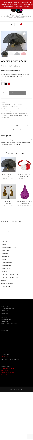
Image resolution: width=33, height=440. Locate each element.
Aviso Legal (4, 370)
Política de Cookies (6, 375)
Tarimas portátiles (7, 262)
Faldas (4, 244)
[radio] (3, 83)
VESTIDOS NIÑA (5, 232)
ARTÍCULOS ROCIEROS (7, 283)
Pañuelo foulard (6, 265)
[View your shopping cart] (20, 25)
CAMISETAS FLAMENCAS (7, 226)
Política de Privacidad (7, 373)
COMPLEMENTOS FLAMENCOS (9, 106)
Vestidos (4, 241)
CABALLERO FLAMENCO (7, 235)
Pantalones (5, 253)
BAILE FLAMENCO (17, 104)
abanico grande (10, 111)
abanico (9, 109)
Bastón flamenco (6, 268)
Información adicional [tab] (22, 126)
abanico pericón (18, 111)
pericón (26, 115)
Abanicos (9, 104)
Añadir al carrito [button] (24, 166)
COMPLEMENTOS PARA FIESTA (9, 274)
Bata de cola (5, 250)
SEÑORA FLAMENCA (6, 229)
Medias (4, 259)
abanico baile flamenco (17, 109)
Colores (3, 81)
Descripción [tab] (10, 126)
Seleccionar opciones (8, 165)
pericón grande (5, 117)
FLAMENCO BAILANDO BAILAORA (17, 113)
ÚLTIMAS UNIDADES (6, 286)
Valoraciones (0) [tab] (17, 130)
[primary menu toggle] (12, 24)
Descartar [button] (26, 7)
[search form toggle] (17, 24)
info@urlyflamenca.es (7, 357)
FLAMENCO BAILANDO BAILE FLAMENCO (12, 115)
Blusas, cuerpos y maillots (9, 247)
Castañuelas (5, 256)
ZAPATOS (3, 280)
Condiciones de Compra (8, 368)
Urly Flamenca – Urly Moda (16, 15)
